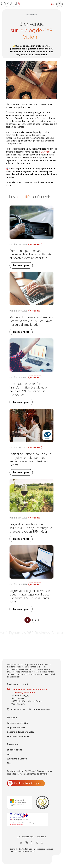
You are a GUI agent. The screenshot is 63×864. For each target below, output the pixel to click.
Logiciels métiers (16, 728)
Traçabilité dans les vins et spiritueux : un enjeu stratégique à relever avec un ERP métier (31, 528)
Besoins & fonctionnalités (20, 732)
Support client (14, 750)
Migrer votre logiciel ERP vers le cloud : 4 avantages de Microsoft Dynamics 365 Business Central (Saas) (30, 596)
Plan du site (41, 837)
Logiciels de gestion (17, 723)
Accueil (29, 14)
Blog (9, 763)
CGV (18, 837)
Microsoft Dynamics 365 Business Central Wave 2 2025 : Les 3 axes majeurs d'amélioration (31, 321)
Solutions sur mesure (18, 736)
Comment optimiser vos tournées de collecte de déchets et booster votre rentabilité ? (30, 254)
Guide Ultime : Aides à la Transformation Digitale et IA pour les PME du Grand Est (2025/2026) (28, 389)
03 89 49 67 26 (18, 709)
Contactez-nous (41, 709)
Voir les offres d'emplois (27, 783)
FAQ (9, 754)
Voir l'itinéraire (18, 704)
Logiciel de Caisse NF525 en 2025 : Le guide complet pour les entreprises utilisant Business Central (31, 459)
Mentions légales (28, 837)
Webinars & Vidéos (17, 759)
